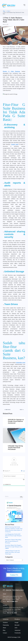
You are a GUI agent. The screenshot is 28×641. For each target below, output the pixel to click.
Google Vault (14, 144)
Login (23, 470)
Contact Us (14, 575)
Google (16, 622)
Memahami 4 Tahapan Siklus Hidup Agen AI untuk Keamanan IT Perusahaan (13, 541)
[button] (24, 5)
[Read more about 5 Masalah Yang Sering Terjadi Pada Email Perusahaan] (14, 435)
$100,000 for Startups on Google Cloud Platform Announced (16, 421)
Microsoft (17, 625)
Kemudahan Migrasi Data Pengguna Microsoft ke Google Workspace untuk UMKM (13, 547)
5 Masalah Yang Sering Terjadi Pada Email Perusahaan (15, 447)
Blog (4, 630)
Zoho (16, 627)
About (4, 627)
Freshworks (18, 633)
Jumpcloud (17, 630)
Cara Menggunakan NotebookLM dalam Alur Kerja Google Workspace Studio (13, 536)
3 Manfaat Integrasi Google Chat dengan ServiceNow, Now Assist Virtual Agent (12, 552)
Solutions (5, 622)
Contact (5, 633)
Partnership (6, 625)
